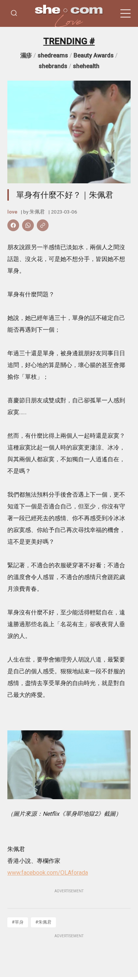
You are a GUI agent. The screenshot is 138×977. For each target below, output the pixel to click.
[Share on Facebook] (13, 225)
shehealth (86, 66)
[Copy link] (43, 225)
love (12, 212)
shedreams (53, 55)
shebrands (53, 66)
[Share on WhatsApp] (28, 225)
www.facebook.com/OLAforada (47, 872)
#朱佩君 (43, 922)
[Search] (14, 13)
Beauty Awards (94, 55)
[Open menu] (125, 14)
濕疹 (26, 55)
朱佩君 (37, 212)
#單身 (18, 922)
